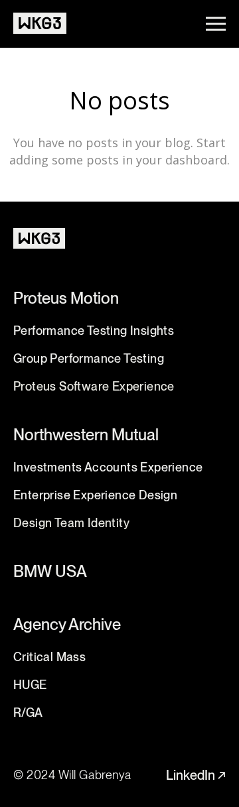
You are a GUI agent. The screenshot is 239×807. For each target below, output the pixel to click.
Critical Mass (49, 657)
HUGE (30, 685)
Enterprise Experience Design (95, 495)
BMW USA (50, 571)
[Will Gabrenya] (39, 24)
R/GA (28, 712)
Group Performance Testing (88, 358)
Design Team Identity (71, 523)
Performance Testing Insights (93, 331)
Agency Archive (67, 624)
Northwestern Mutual (86, 434)
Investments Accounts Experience (107, 467)
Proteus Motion (66, 298)
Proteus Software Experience (94, 386)
